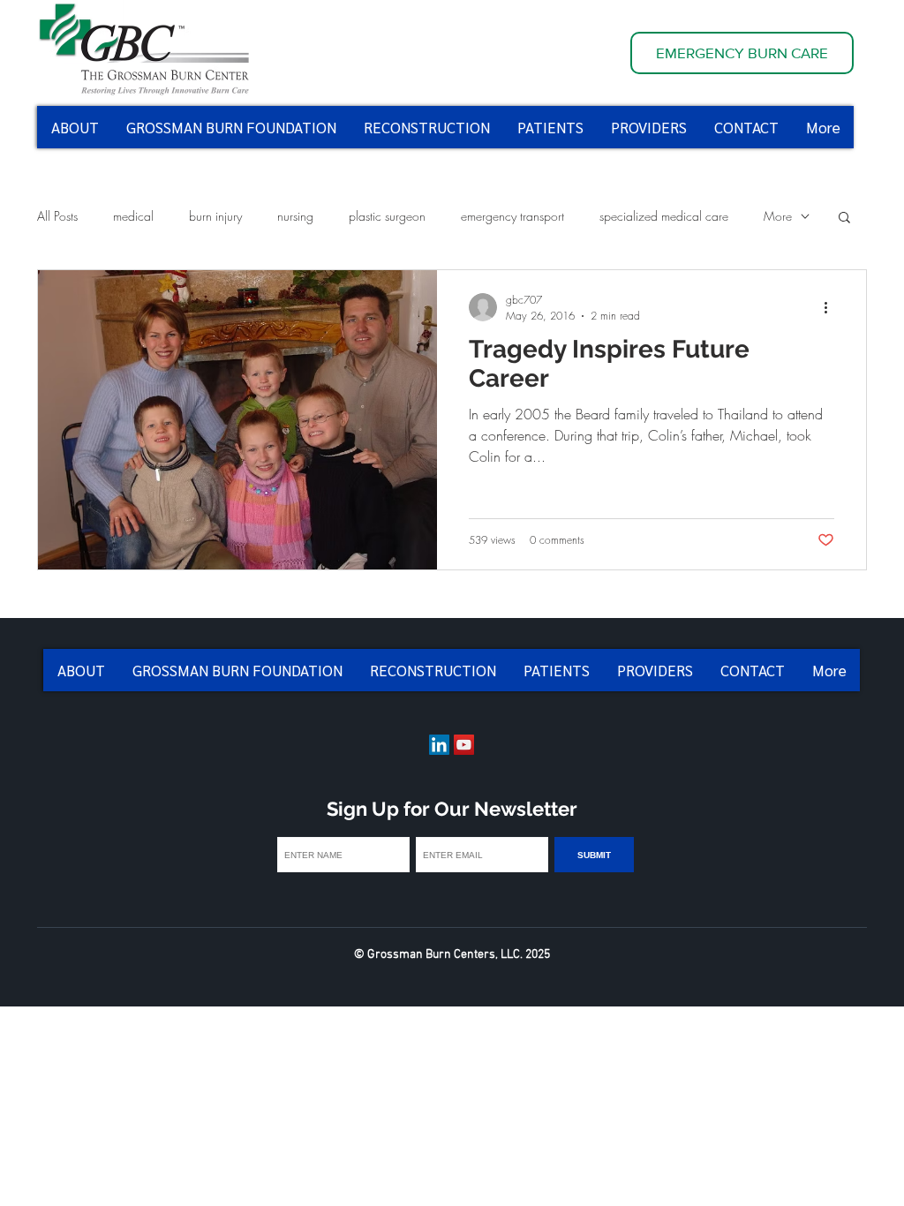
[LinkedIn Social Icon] (439, 745)
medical (133, 215)
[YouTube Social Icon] (464, 745)
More (778, 215)
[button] (844, 218)
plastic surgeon (387, 215)
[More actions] (831, 307)
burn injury (215, 215)
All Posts (57, 215)
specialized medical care (663, 215)
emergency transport (512, 215)
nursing (295, 215)
